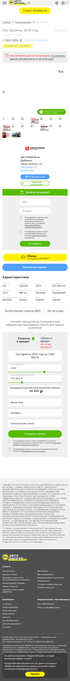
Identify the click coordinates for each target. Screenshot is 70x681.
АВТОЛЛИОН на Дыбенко (30, 159)
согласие (49, 663)
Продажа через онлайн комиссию (13, 591)
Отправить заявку (35, 433)
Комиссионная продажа (13, 583)
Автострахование (45, 574)
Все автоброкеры (10, 621)
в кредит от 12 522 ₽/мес (17, 46)
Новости (6, 617)
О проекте (7, 604)
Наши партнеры (9, 611)
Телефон (27, 211)
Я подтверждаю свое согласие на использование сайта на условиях (36, 234)
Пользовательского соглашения (33, 451)
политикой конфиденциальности (20, 669)
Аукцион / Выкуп (9, 574)
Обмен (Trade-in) (9, 586)
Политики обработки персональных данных (33, 226)
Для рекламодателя (11, 624)
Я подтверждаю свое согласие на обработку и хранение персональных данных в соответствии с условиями (36, 222)
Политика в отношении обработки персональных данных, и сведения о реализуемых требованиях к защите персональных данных (34, 646)
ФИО (24, 202)
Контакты (6, 627)
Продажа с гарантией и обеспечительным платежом (15, 579)
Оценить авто (8, 571)
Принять (35, 674)
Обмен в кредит (46, 340)
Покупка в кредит (23, 340)
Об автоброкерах (10, 607)
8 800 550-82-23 (48, 604)
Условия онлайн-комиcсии (49, 584)
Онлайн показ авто (46, 588)
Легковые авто (23, 22)
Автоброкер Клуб (24, 639)
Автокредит (42, 571)
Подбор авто (43, 581)
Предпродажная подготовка (50, 578)
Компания (8, 599)
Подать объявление (35, 10)
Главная (6, 22)
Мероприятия (8, 614)
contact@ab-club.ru (51, 608)
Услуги (6, 566)
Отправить (35, 243)
